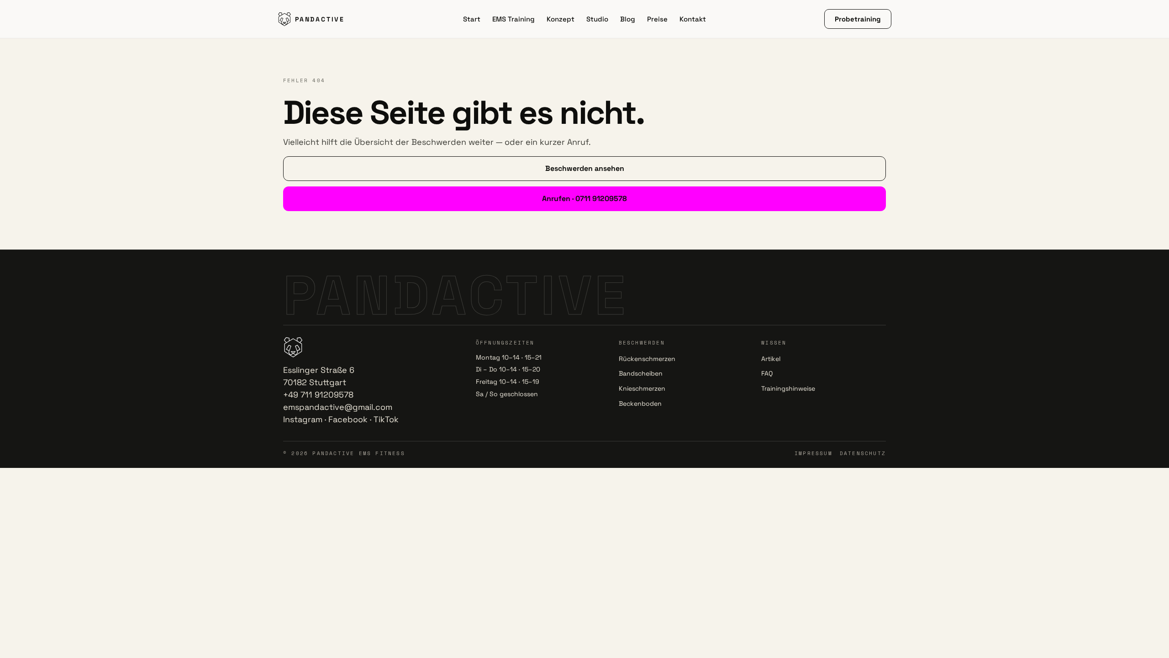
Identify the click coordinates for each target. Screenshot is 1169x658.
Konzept (560, 19)
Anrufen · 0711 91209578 (584, 198)
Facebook (348, 419)
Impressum (813, 453)
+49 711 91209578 (318, 394)
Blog (627, 19)
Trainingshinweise (788, 388)
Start (471, 19)
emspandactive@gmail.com (337, 407)
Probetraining (858, 19)
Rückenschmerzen (647, 359)
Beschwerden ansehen (584, 168)
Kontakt (692, 19)
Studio (597, 19)
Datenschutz (863, 453)
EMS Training (513, 19)
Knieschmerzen (642, 388)
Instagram (302, 419)
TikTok (386, 419)
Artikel (770, 359)
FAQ (767, 373)
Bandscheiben (641, 373)
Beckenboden (640, 403)
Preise (657, 19)
